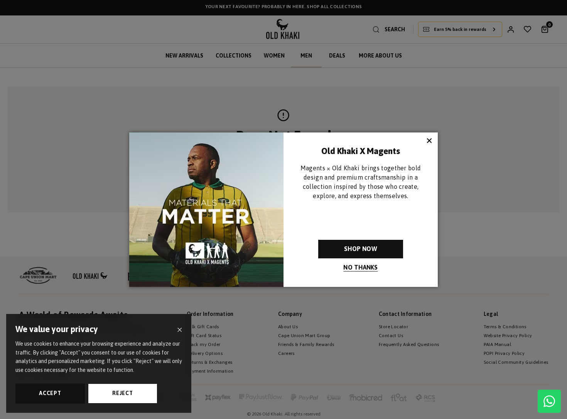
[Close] (179, 329)
